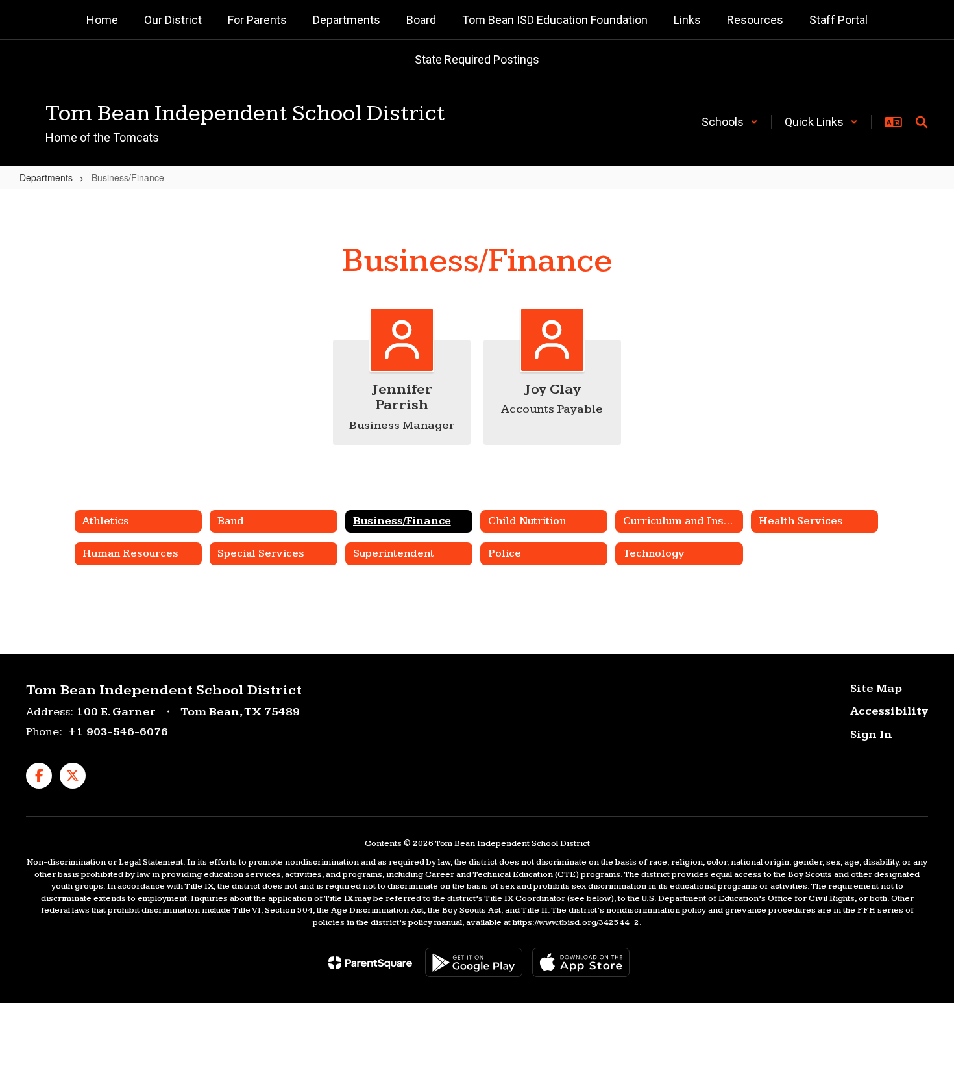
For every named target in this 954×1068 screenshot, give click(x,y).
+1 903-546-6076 (117, 732)
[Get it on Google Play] (473, 962)
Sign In (871, 734)
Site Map (876, 688)
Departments (46, 177)
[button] (730, 122)
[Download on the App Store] (581, 962)
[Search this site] (921, 122)
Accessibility (889, 711)
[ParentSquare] (370, 963)
